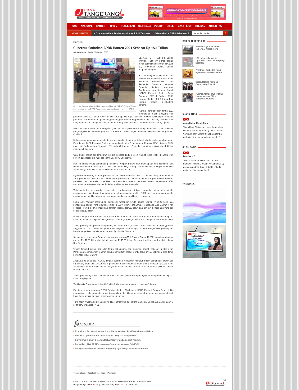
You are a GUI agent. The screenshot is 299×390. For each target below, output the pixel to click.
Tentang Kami (79, 373)
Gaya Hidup (185, 26)
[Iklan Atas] (187, 19)
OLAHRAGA (144, 26)
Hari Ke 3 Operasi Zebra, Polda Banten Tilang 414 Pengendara (105, 335)
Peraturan (111, 373)
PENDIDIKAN (128, 26)
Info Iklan (101, 373)
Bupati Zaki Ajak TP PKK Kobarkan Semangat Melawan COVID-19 (107, 344)
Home (74, 26)
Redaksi (91, 373)
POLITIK (158, 26)
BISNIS (170, 26)
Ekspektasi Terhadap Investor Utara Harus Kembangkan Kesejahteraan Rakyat (114, 331)
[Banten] (78, 42)
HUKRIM (113, 26)
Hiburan (200, 26)
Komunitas (215, 26)
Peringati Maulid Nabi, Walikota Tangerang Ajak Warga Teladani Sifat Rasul (111, 348)
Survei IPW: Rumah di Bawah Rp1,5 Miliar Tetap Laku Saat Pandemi (108, 340)
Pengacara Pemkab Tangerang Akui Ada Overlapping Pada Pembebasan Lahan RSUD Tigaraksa (99, 33)
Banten (100, 26)
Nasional (87, 26)
